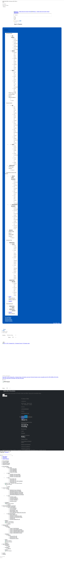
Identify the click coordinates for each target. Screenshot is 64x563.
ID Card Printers (5, 460)
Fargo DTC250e (13, 468)
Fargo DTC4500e (13, 472)
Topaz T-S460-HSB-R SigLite (15, 275)
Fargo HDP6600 (13, 469)
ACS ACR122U (13, 508)
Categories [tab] (4, 457)
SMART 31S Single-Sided (15, 475)
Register (23, 433)
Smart (13, 50)
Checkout (6, 452)
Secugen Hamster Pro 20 (15, 227)
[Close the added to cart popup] (9, 452)
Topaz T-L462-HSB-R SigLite (15, 253)
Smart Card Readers (13, 178)
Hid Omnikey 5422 (15, 188)
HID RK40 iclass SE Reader (15, 117)
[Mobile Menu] (14, 10)
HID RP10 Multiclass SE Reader (16, 124)
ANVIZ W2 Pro (13, 501)
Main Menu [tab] (4, 456)
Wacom (13, 281)
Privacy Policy (24, 439)
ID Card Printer (9, 33)
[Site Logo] (31, 11)
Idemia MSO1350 (13, 514)
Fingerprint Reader (6, 463)
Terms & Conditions (25, 446)
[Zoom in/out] (0, 556)
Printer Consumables (6, 375)
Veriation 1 (12, 242)
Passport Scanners (8, 320)
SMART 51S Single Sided (15, 476)
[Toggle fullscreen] (1, 556)
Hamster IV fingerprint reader (16, 515)
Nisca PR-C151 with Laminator (16, 83)
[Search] (14, 18)
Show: (9, 337)
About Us (23, 422)
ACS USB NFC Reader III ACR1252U (18, 512)
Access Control (9, 102)
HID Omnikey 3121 (15, 193)
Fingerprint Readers (11, 513)
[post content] (32, 358)
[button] (16, 12)
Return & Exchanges (25, 444)
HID (12, 105)
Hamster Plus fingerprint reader (16, 517)
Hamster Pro (12, 518)
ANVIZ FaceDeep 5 (16, 155)
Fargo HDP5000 (13, 470)
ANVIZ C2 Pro (13, 496)
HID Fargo (10, 467)
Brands (25, 423)
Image (12, 100)
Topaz (13, 244)
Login (22, 431)
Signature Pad (9, 240)
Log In (3, 552)
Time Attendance (9, 303)
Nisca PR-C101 (15, 73)
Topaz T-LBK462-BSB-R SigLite (15, 268)
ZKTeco (13, 310)
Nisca (13, 70)
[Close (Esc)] (4, 556)
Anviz (13, 144)
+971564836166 (25, 409)
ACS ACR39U (13, 509)
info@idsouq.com (25, 413)
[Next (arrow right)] (1, 557)
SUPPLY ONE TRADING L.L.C (31, 449)
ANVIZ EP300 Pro (15, 150)
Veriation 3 (12, 165)
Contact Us (27, 422)
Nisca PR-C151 (15, 78)
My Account (23, 429)
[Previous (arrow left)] (0, 557)
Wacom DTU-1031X (15, 294)
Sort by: (4, 335)
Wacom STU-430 (15, 285)
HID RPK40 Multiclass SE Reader (16, 139)
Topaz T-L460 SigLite (15, 247)
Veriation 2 (12, 280)
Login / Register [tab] (5, 458)
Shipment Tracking (25, 435)
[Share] (3, 556)
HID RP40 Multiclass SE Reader (16, 132)
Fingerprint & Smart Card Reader (10, 173)
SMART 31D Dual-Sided (15, 474)
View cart (2, 452)
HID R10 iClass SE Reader (15, 109)
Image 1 (12, 237)
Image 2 (12, 169)
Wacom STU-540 (15, 289)
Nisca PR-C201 (15, 90)
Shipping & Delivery (25, 448)
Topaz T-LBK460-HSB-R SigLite (15, 260)
